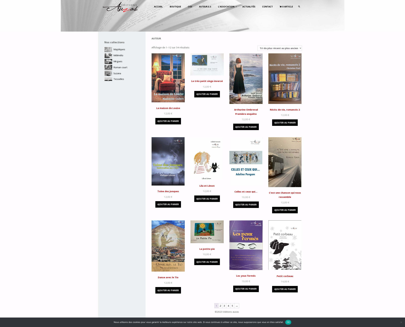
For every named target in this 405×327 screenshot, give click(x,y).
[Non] (401, 322)
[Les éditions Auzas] (120, 6)
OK (288, 322)
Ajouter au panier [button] (168, 121)
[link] (299, 6)
